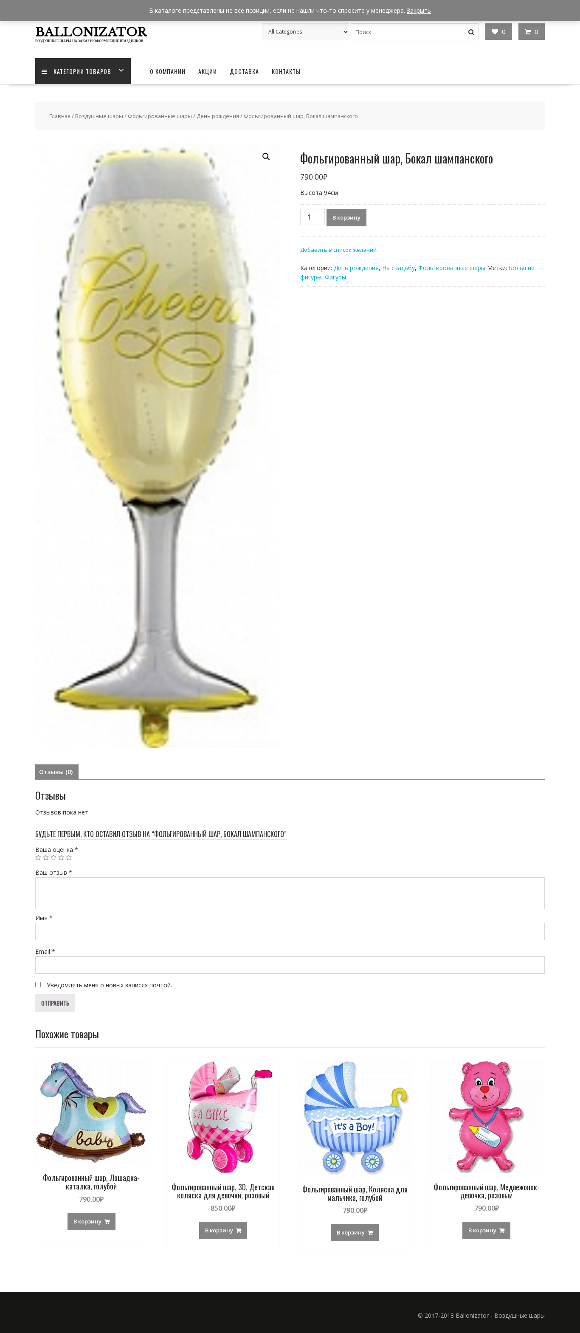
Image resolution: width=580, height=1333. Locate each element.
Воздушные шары (99, 116)
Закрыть (419, 10)
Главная (59, 116)
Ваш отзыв (53, 872)
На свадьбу (398, 268)
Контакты (286, 71)
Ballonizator (91, 32)
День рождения (218, 116)
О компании (168, 71)
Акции (207, 71)
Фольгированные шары (160, 116)
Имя (44, 918)
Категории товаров (82, 71)
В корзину (346, 217)
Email (45, 951)
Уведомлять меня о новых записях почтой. (109, 985)
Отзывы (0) (56, 772)
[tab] (56, 772)
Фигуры (335, 277)
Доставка (244, 71)
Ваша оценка (56, 849)
